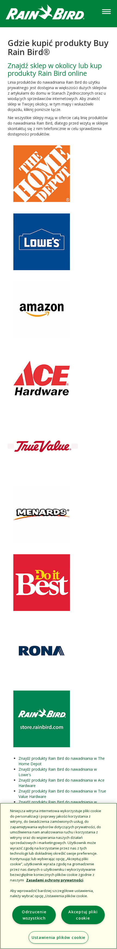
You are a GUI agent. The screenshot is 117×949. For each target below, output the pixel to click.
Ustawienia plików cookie (58, 937)
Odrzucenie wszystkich (34, 915)
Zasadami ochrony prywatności (54, 880)
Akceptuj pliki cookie (82, 915)
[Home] (50, 13)
